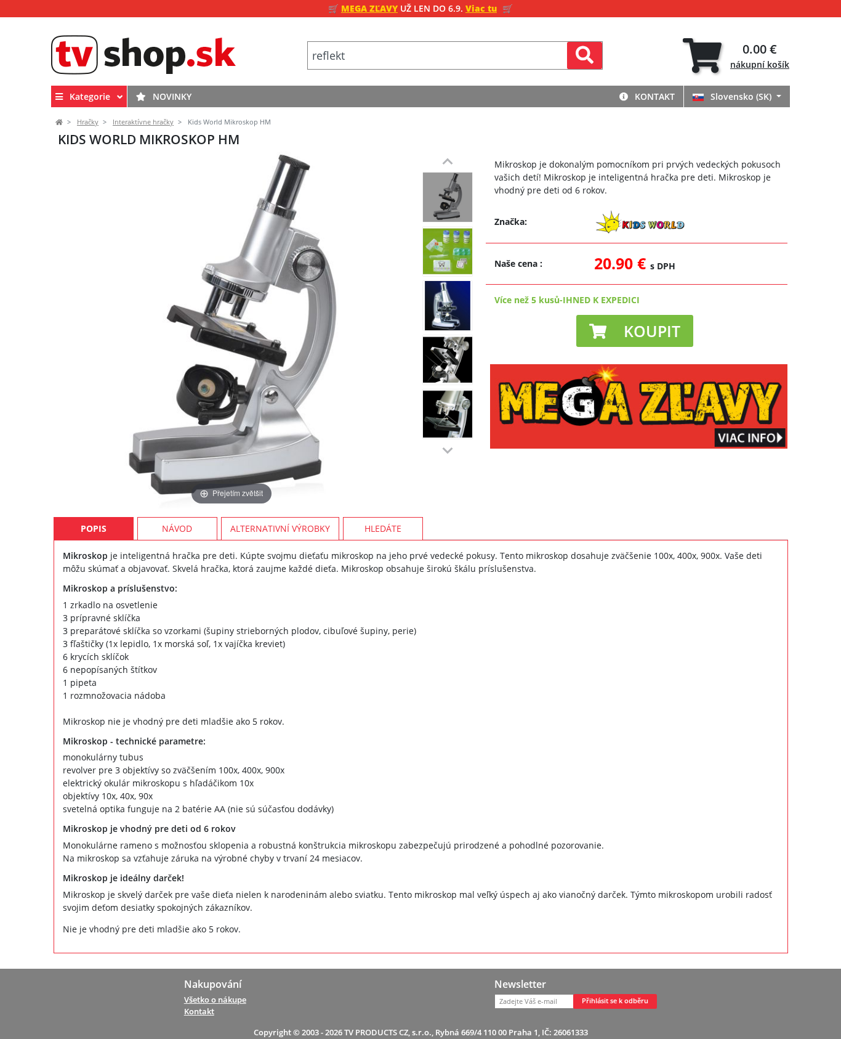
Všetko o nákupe (215, 999)
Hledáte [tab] (382, 528)
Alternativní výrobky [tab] (280, 528)
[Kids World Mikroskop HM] (447, 197)
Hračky (88, 122)
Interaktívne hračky (143, 122)
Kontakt (653, 96)
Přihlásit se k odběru (615, 1000)
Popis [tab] (94, 528)
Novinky (170, 96)
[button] (634, 331)
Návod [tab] (177, 528)
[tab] (736, 56)
